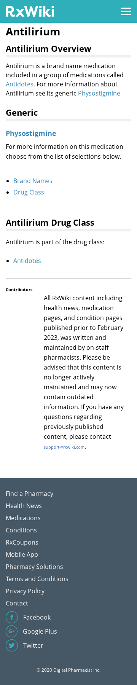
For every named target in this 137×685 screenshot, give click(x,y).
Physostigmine (99, 93)
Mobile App (22, 554)
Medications (23, 518)
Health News (24, 506)
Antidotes (19, 84)
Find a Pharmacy (29, 493)
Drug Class (28, 192)
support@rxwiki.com (64, 447)
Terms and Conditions (37, 579)
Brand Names (33, 181)
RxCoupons (22, 542)
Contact (17, 603)
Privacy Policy (25, 591)
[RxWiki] (30, 11)
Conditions (21, 530)
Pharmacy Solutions (34, 566)
